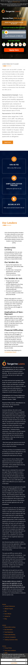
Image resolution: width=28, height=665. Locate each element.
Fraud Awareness (8, 632)
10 (20, 44)
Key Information (8, 629)
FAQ (5, 611)
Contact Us (7, 616)
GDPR (5, 653)
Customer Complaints (10, 637)
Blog (5, 618)
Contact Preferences (9, 606)
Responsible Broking (9, 634)
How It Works (7, 613)
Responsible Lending (9, 627)
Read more (7, 142)
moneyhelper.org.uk (16, 1)
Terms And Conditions (10, 650)
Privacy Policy (8, 648)
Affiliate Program (8, 608)
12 (24, 44)
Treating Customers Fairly (11, 639)
